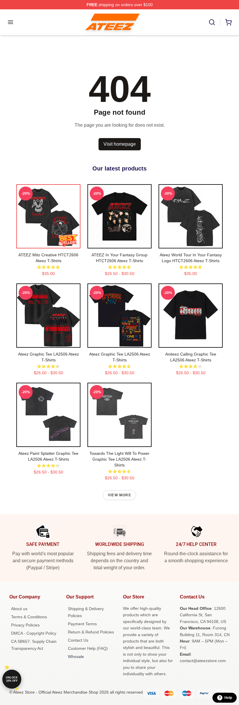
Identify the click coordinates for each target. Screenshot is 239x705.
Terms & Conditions (29, 617)
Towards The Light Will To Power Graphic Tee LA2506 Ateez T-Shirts (119, 459)
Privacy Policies (25, 625)
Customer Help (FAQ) (88, 648)
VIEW (48, 242)
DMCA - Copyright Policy (33, 633)
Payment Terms (82, 624)
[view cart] (228, 22)
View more (119, 495)
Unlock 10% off (12, 679)
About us (19, 608)
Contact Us (78, 640)
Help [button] (228, 698)
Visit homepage (119, 144)
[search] (211, 22)
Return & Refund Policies (91, 632)
